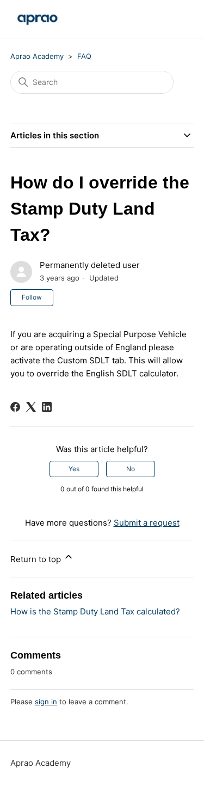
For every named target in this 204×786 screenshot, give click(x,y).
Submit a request (147, 522)
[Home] (37, 19)
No (130, 469)
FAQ (84, 56)
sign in (46, 701)
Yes (74, 469)
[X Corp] (31, 407)
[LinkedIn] (47, 407)
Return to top (36, 559)
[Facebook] (15, 407)
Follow (32, 297)
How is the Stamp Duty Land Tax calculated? (95, 611)
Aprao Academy (37, 56)
